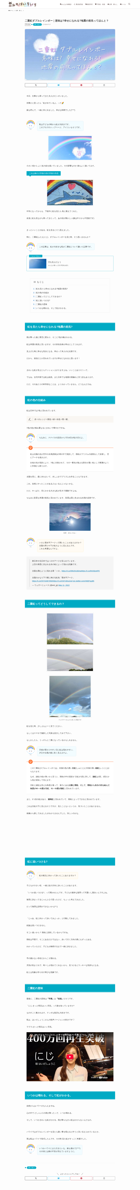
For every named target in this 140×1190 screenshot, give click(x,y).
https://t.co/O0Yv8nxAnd (62, 581)
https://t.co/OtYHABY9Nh (42, 581)
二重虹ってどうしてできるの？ (49, 297)
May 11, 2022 (64, 585)
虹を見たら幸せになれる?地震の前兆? (52, 289)
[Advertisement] (70, 833)
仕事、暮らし (37, 24)
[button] (36, 85)
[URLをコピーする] (104, 85)
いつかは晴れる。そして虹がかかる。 (51, 308)
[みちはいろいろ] (23, 4)
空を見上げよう (54, 262)
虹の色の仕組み (42, 293)
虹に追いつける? (43, 300)
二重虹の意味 (41, 304)
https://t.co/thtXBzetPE (90, 571)
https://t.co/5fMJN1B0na (71, 571)
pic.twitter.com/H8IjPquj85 (83, 581)
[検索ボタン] (129, 4)
